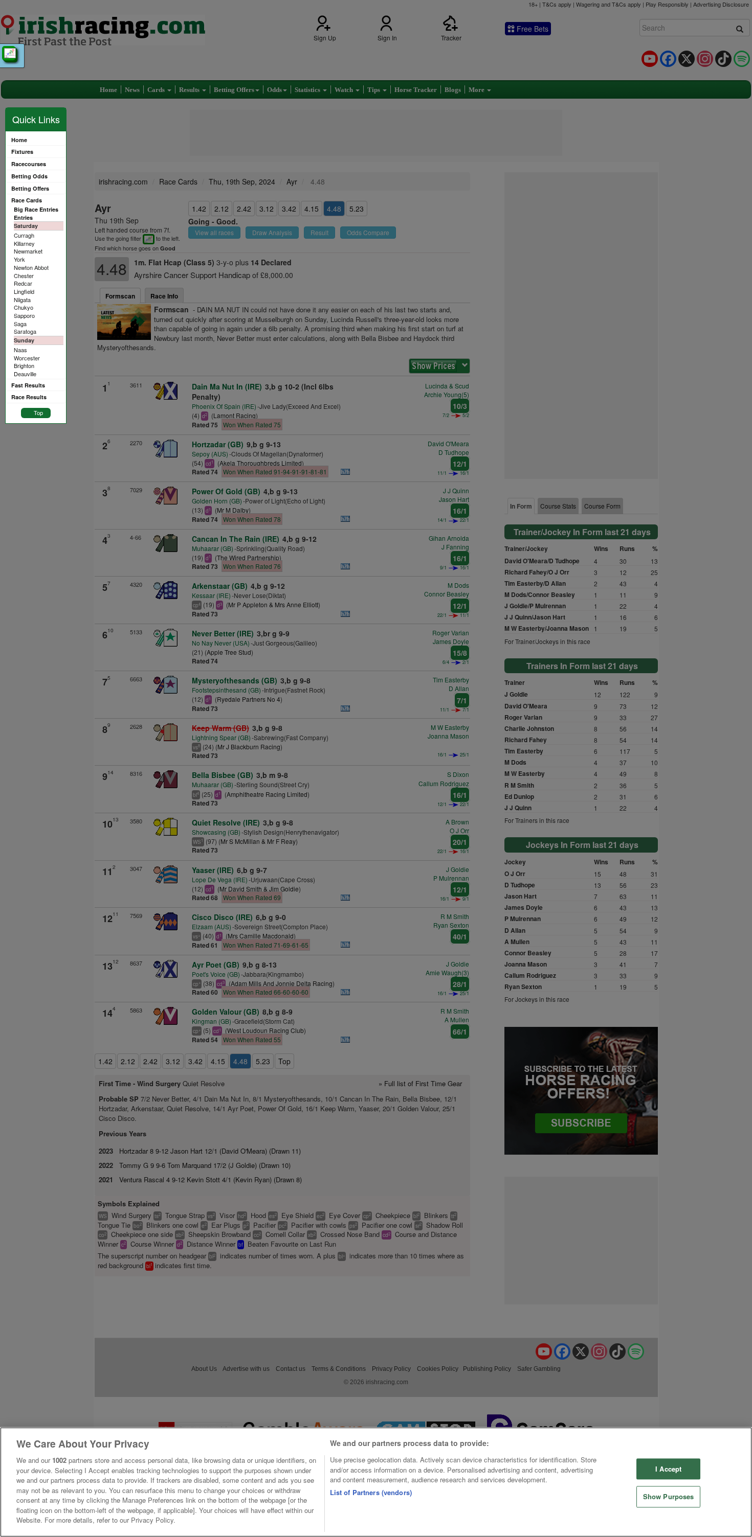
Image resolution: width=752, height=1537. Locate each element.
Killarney (24, 243)
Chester (24, 275)
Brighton (24, 365)
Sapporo (24, 315)
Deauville (25, 374)
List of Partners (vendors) (371, 1492)
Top (38, 412)
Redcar (23, 283)
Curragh (24, 235)
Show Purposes (668, 1497)
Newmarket (28, 251)
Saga (20, 323)
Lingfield (24, 291)
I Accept (668, 1469)
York (19, 259)
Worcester (27, 358)
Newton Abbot (31, 267)
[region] (376, 1482)
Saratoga (25, 331)
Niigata (22, 299)
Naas (20, 350)
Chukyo (23, 307)
